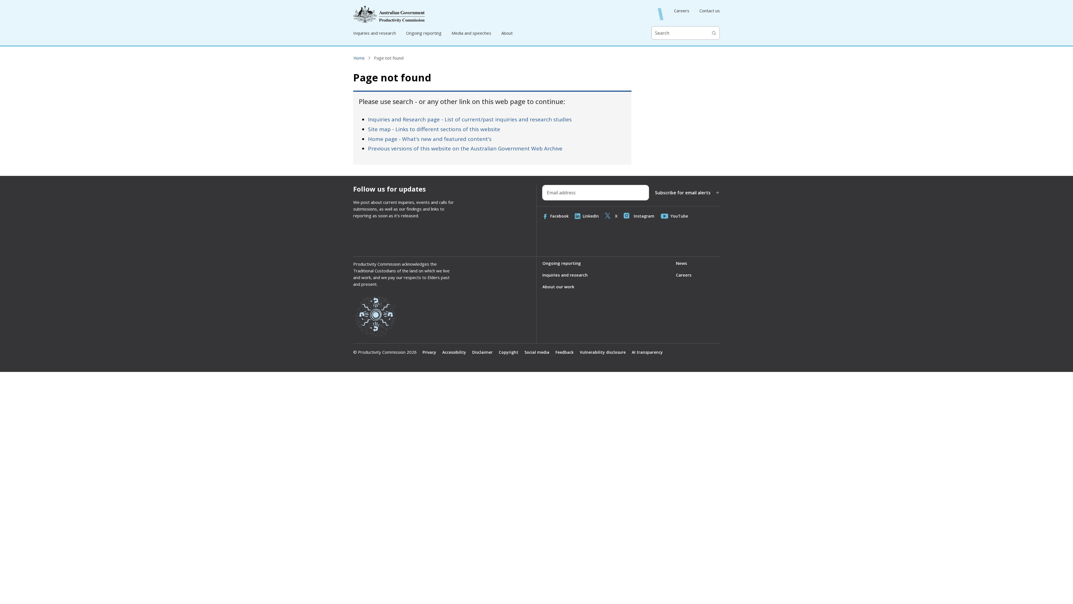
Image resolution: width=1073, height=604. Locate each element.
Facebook (559, 216)
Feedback (565, 352)
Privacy (429, 352)
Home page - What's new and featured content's (430, 139)
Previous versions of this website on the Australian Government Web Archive (465, 148)
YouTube (679, 216)
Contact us (709, 10)
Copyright (508, 352)
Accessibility (454, 352)
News (681, 263)
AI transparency (647, 352)
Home (359, 58)
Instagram (644, 216)
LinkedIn (591, 216)
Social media (536, 352)
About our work (558, 286)
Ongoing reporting (423, 33)
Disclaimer (482, 352)
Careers (681, 10)
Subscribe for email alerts (683, 193)
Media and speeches (471, 33)
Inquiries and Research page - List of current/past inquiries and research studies (470, 119)
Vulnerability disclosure (603, 352)
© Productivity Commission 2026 (385, 352)
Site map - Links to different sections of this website (434, 129)
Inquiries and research (374, 33)
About (507, 33)
